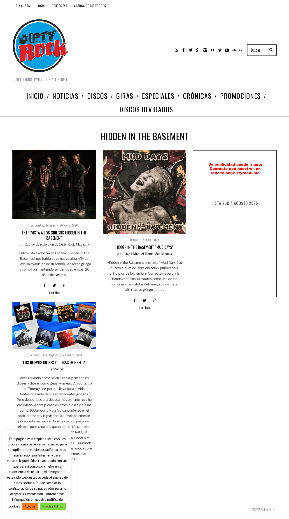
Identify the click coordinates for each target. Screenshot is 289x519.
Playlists (23, 5)
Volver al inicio (262, 509)
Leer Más (54, 293)
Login (41, 5)
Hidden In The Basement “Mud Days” (144, 247)
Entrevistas (37, 225)
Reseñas (50, 225)
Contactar (59, 5)
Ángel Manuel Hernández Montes (147, 253)
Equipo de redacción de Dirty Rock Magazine (57, 244)
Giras (44, 354)
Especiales (33, 354)
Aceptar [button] (30, 506)
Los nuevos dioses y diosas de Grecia (54, 362)
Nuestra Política (52, 506)
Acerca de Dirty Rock (90, 5)
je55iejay (57, 368)
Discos (134, 239)
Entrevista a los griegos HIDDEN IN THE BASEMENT (54, 235)
